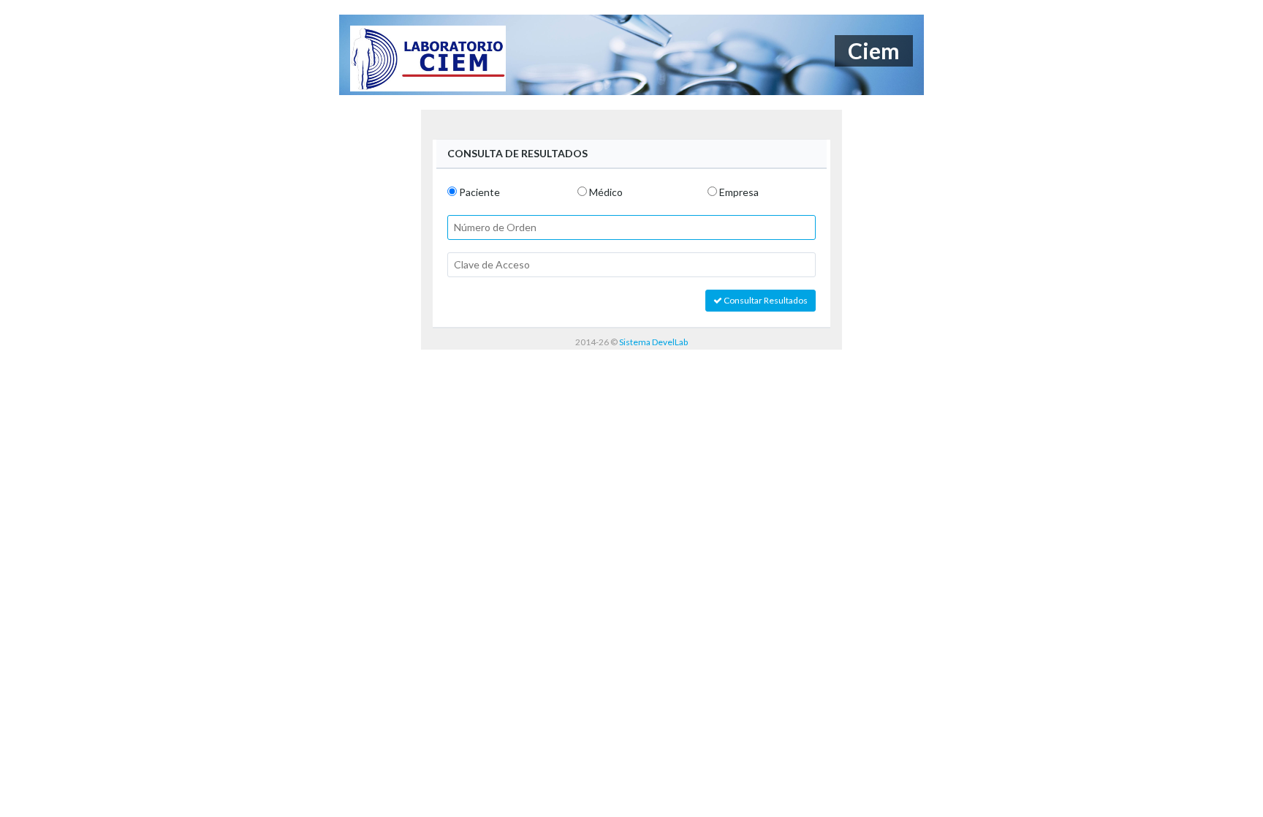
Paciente (479, 192)
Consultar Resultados (765, 300)
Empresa (739, 192)
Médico (606, 192)
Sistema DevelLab (653, 341)
